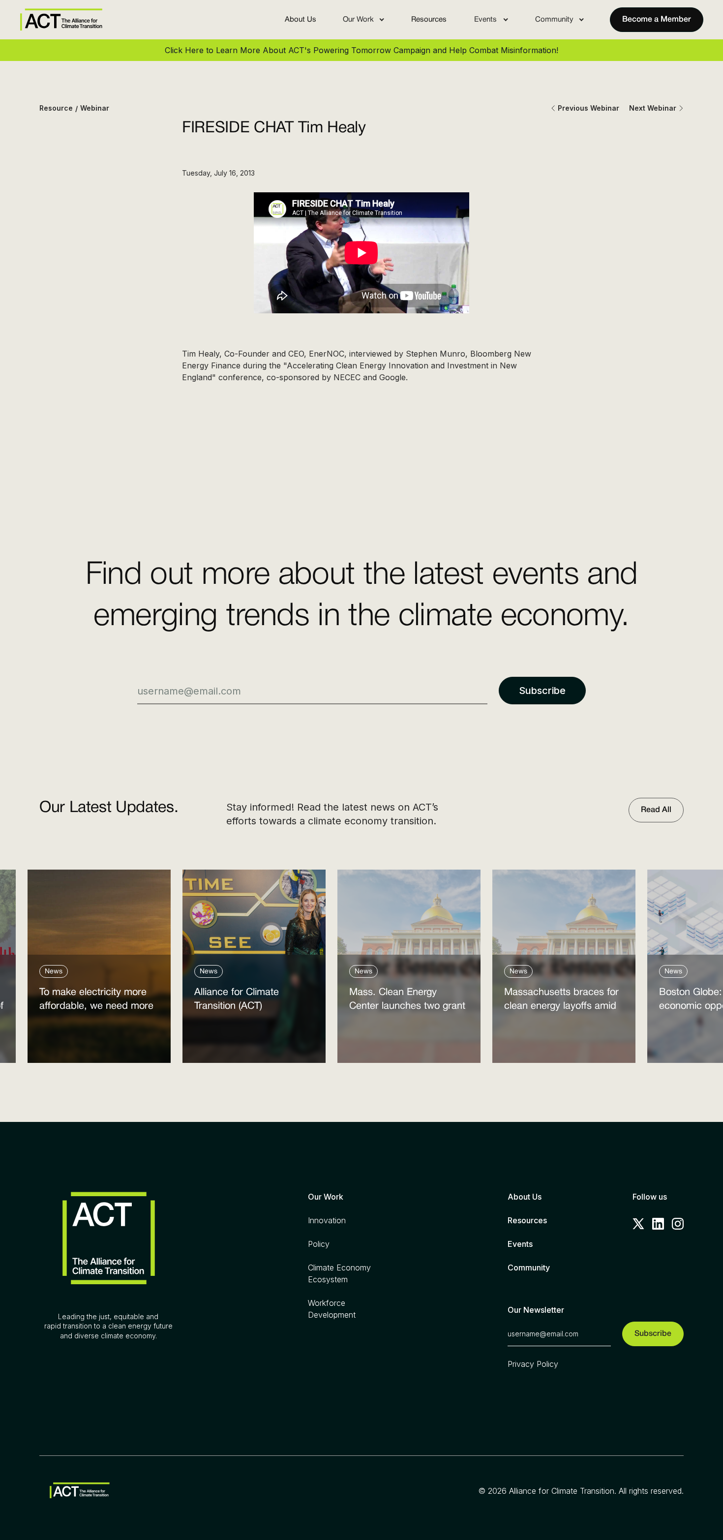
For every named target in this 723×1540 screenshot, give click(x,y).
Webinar (94, 108)
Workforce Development (332, 1309)
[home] (61, 19)
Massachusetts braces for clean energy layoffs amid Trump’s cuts (561, 1001)
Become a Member (656, 19)
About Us (300, 19)
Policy (319, 1244)
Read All (656, 810)
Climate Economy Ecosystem (339, 1273)
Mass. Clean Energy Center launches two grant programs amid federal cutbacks (407, 1001)
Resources (429, 19)
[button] (364, 19)
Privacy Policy (533, 1364)
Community (529, 1267)
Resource (56, 108)
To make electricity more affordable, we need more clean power (96, 1001)
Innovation (327, 1220)
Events (520, 1244)
